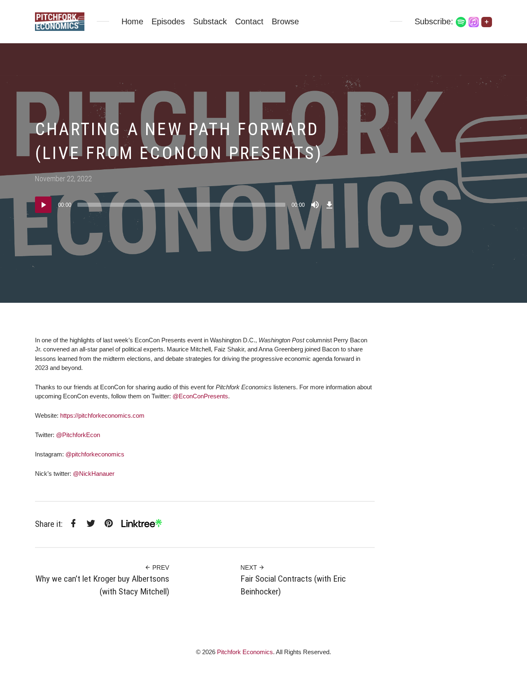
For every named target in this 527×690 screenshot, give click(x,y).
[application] (185, 204)
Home (132, 21)
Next (249, 567)
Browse (285, 21)
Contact (249, 21)
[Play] (43, 204)
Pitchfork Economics (245, 651)
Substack (210, 21)
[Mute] (315, 204)
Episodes (168, 21)
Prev (160, 567)
